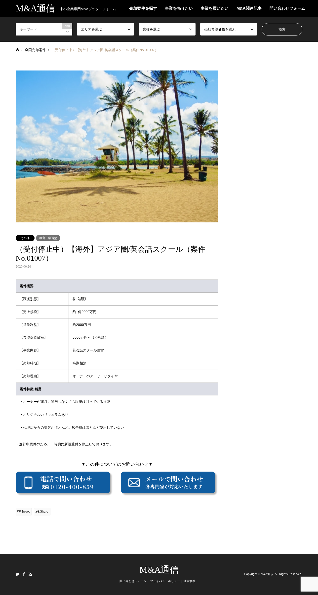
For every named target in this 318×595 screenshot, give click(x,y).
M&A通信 (159, 570)
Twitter (17, 574)
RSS (30, 574)
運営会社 (190, 581)
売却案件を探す (143, 8)
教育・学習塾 (48, 238)
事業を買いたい (215, 8)
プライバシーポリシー (165, 581)
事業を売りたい (179, 8)
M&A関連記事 (249, 8)
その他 (25, 238)
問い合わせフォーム (287, 8)
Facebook (24, 574)
